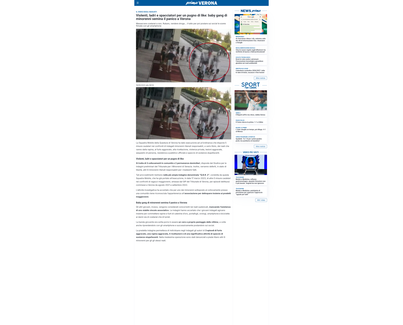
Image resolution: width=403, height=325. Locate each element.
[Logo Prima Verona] (201, 3)
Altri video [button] (261, 200)
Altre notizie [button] (260, 78)
